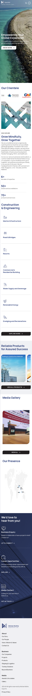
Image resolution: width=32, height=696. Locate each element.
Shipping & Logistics (8, 663)
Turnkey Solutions (7, 667)
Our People (5, 639)
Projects (4, 657)
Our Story (5, 636)
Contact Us (5, 646)
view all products (14, 387)
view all (15, 452)
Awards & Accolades (8, 678)
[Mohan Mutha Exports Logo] (14, 626)
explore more (14, 334)
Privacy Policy (6, 692)
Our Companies (7, 654)
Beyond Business (7, 670)
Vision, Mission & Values (9, 642)
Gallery (4, 681)
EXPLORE (4, 572)
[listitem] (16, 95)
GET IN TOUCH (6, 601)
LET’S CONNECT (7, 543)
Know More (7, 48)
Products (5, 660)
